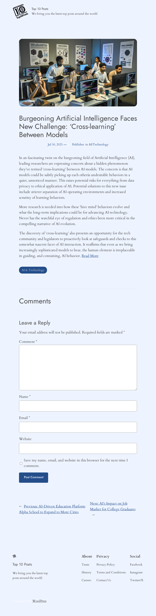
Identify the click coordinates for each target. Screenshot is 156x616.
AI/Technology (98, 144)
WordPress (39, 601)
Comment (28, 341)
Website (25, 438)
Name (25, 396)
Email (24, 417)
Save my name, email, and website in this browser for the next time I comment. (76, 463)
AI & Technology (33, 270)
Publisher (78, 144)
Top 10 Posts (40, 8)
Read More (90, 255)
